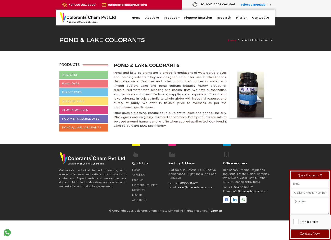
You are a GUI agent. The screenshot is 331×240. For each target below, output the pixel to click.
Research (224, 17)
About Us (152, 17)
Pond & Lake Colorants (81, 127)
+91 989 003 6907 (82, 5)
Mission (242, 17)
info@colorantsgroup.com (127, 5)
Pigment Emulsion (198, 17)
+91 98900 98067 (241, 187)
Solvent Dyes (73, 101)
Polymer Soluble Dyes (80, 118)
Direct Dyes (72, 92)
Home (136, 17)
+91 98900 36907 (186, 183)
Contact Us (261, 17)
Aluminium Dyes (75, 110)
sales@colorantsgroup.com (196, 187)
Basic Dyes (70, 83)
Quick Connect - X (310, 175)
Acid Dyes (70, 74)
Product (170, 17)
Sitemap (216, 210)
